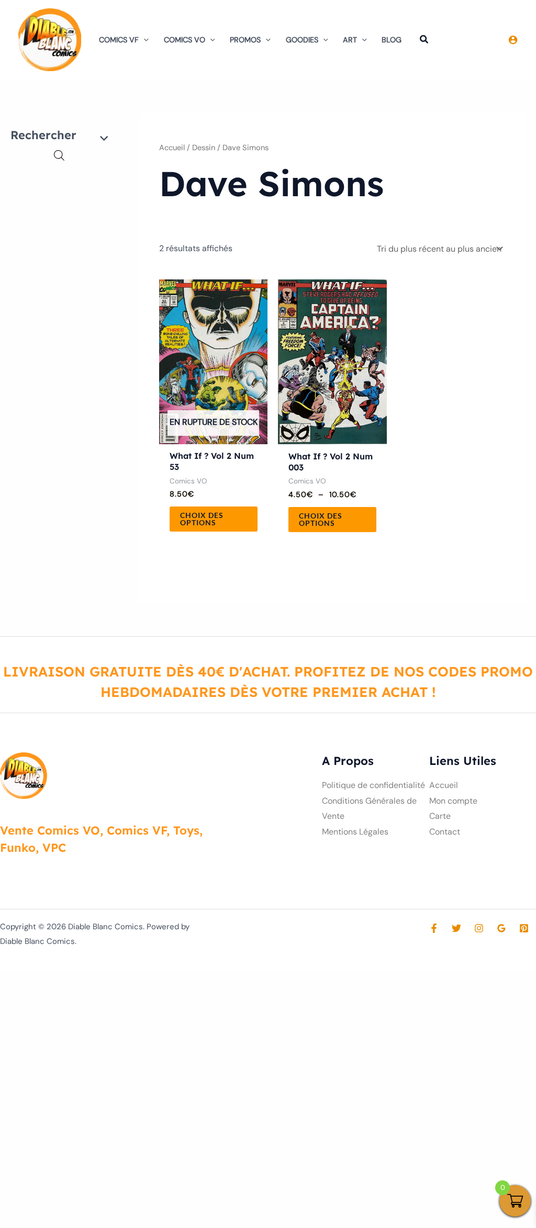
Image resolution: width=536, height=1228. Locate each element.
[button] (144, 39)
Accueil (172, 147)
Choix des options (202, 519)
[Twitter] (456, 928)
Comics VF (119, 39)
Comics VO (184, 39)
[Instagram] (479, 928)
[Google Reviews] (501, 928)
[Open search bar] (59, 155)
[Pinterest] (524, 928)
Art (350, 39)
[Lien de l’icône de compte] (513, 39)
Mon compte (453, 800)
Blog (391, 39)
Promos (245, 39)
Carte (440, 815)
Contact (444, 831)
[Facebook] (434, 928)
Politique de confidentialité (373, 785)
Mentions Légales (355, 831)
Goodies (302, 39)
